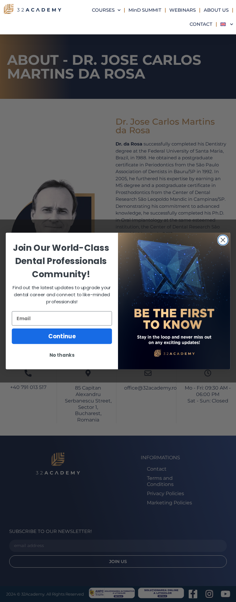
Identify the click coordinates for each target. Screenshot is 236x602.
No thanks (61, 355)
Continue (62, 336)
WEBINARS (182, 10)
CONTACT (201, 24)
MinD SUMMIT (144, 10)
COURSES (103, 10)
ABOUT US (216, 10)
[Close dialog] (223, 240)
